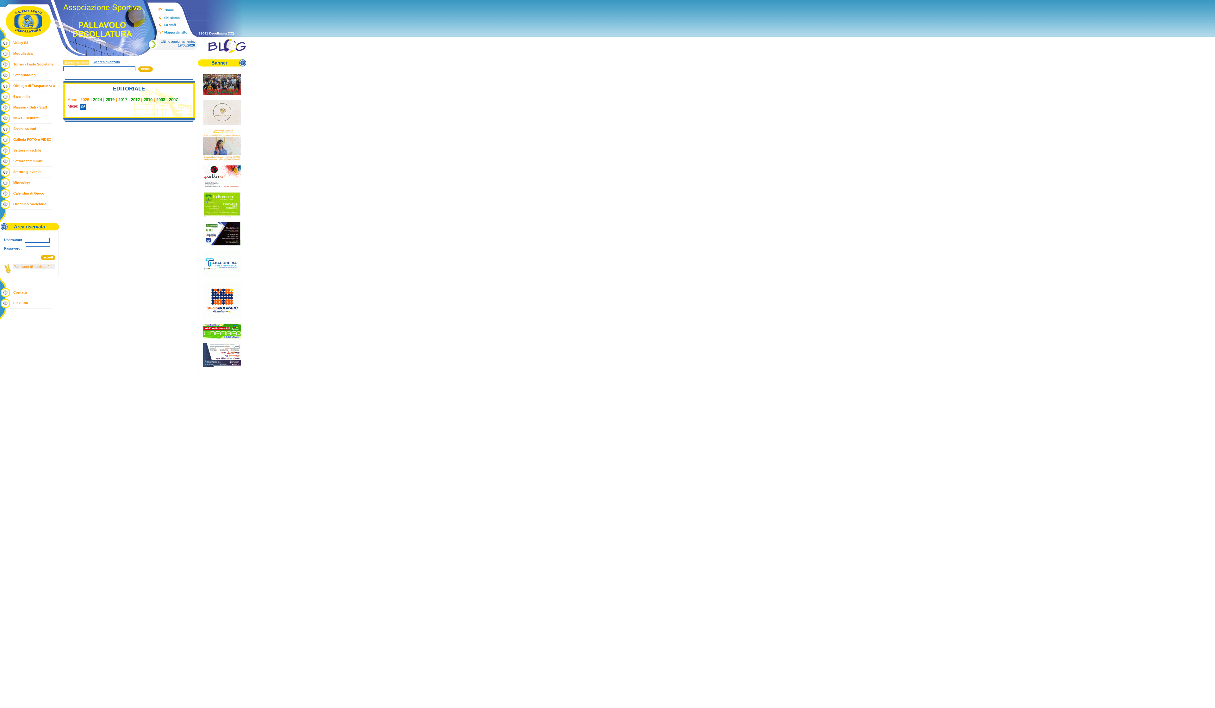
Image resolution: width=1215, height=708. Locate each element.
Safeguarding (24, 75)
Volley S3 (20, 43)
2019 (110, 99)
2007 (173, 99)
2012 (135, 99)
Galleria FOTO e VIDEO (32, 139)
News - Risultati (26, 118)
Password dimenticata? (31, 267)
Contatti (20, 292)
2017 (122, 99)
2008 (160, 99)
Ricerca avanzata (106, 62)
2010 (148, 99)
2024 (97, 99)
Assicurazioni (24, 129)
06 (83, 107)
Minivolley (21, 182)
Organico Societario (30, 204)
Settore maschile (27, 150)
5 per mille (21, 96)
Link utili (20, 303)
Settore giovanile (27, 172)
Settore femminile (28, 161)
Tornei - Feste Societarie (33, 64)
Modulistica (23, 53)
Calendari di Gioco (28, 193)
